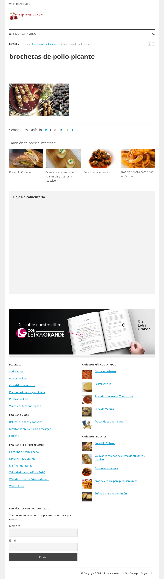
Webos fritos (16, 486)
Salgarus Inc (147, 573)
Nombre (14, 526)
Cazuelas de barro (105, 371)
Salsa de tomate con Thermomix (114, 396)
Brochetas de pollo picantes (45, 43)
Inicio (25, 43)
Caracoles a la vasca (106, 468)
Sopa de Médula (104, 409)
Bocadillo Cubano (105, 443)
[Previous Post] (149, 43)
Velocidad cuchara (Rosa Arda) (27, 472)
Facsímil (14, 435)
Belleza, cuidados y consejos (25, 422)
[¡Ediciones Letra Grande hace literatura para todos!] (82, 353)
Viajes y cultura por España (25, 406)
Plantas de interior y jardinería (27, 392)
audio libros (16, 371)
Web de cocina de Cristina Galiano (29, 479)
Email (13, 540)
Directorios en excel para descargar (30, 429)
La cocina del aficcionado (24, 452)
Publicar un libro (19, 399)
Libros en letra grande (22, 458)
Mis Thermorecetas (20, 465)
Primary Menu (22, 4)
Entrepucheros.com (112, 573)
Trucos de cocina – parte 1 (110, 421)
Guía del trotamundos (22, 385)
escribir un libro (18, 378)
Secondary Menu (24, 33)
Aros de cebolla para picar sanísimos (116, 481)
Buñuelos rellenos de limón (111, 493)
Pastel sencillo (103, 384)
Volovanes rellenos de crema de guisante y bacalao (120, 457)
